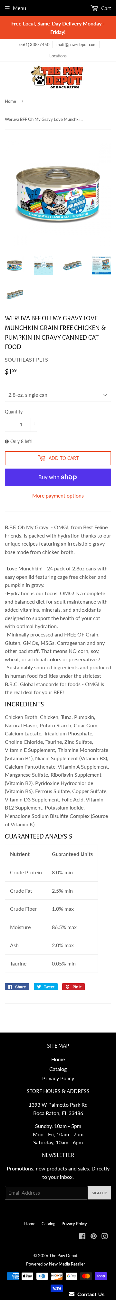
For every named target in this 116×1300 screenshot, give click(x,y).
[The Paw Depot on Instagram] (105, 1237)
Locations (58, 55)
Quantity (14, 411)
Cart (105, 8)
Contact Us (89, 1294)
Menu (19, 8)
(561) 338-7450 (34, 44)
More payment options (58, 495)
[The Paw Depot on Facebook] (82, 1237)
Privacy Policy (58, 1078)
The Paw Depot (63, 1255)
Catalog (58, 1069)
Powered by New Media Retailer (55, 1263)
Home (10, 101)
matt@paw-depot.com (76, 44)
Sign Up (99, 1192)
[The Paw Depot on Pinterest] (93, 1237)
